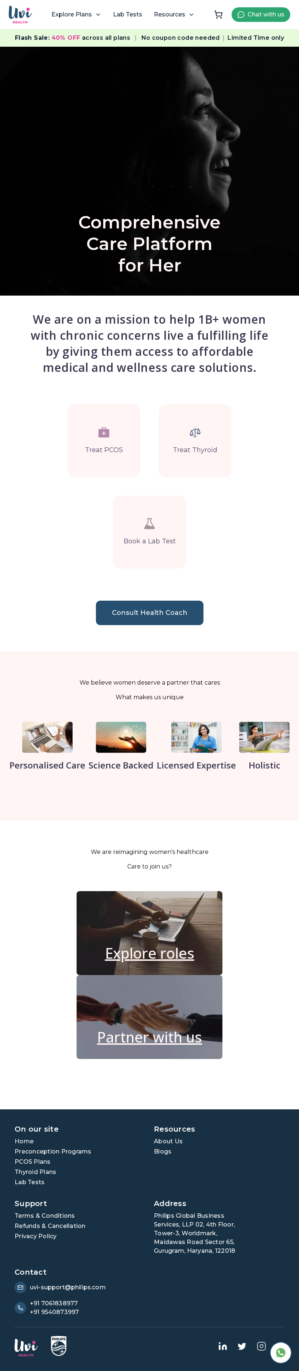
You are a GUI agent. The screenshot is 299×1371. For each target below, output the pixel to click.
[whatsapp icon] (281, 1353)
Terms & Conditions (45, 1215)
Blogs (162, 1151)
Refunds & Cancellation (50, 1225)
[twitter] (242, 1346)
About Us (168, 1141)
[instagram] (261, 1346)
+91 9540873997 (54, 1312)
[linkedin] (223, 1346)
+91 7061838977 (54, 1303)
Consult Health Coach (149, 613)
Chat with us (266, 14)
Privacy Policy (36, 1236)
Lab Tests (127, 14)
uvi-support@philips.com (68, 1287)
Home (24, 1141)
